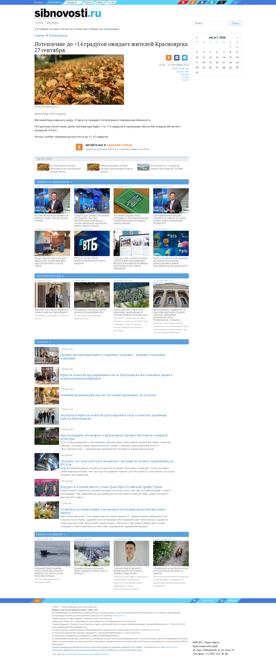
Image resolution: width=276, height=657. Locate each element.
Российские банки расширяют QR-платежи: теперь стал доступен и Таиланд (51, 218)
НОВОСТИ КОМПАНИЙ (54, 181)
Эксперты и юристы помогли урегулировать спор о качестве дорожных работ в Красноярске (113, 417)
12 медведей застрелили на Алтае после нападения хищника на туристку (170, 571)
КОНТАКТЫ (208, 600)
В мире (55, 28)
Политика (81, 28)
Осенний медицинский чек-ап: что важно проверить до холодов (108, 395)
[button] (196, 37)
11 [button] (203, 57)
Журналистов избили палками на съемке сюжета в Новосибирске (51, 311)
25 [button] (203, 67)
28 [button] (223, 67)
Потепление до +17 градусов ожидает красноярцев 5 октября (166, 167)
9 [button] (237, 52)
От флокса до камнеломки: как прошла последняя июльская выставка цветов (112, 511)
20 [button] (217, 62)
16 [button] (237, 57)
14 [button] (223, 57)
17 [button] (197, 62)
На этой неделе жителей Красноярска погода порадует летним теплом (65, 168)
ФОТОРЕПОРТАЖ (50, 275)
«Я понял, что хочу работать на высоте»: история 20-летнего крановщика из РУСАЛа (117, 463)
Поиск (235, 23)
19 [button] (210, 62)
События (66, 503)
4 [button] (203, 52)
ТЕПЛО (185, 80)
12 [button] (210, 57)
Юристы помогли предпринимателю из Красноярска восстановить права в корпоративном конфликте (116, 376)
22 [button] (230, 62)
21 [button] (223, 62)
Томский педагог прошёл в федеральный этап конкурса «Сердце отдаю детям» (128, 571)
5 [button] (210, 52)
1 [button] (230, 47)
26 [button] (210, 67)
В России (67, 28)
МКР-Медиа (52, 23)
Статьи (39, 23)
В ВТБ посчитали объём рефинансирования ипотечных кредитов (90, 261)
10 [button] (197, 57)
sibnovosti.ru (119, 615)
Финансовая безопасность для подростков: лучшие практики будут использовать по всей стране (50, 262)
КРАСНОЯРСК (54, 2)
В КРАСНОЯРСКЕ (180, 68)
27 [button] (217, 67)
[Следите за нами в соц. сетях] (183, 2)
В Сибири (42, 28)
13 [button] (217, 57)
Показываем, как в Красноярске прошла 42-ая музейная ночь (90, 311)
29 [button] (230, 67)
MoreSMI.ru (103, 654)
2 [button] (237, 47)
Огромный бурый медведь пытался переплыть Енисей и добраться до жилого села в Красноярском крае (49, 572)
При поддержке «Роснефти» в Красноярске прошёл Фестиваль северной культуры (114, 437)
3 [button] (197, 52)
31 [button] (197, 72)
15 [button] (230, 57)
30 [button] (237, 67)
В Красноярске (58, 35)
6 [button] (217, 52)
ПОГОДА (184, 74)
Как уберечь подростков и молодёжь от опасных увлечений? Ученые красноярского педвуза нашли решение (131, 219)
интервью (66, 455)
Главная (39, 35)
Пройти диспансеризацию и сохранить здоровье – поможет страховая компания (112, 356)
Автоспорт (67, 480)
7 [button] (223, 52)
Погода (70, 2)
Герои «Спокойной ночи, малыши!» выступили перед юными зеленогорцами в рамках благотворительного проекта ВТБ (171, 262)
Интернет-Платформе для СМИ (83, 654)
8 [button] (230, 52)
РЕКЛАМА (232, 600)
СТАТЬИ (44, 341)
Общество (96, 28)
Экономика (112, 28)
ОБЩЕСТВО (183, 71)
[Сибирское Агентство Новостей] (67, 12)
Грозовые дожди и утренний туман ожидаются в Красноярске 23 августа (90, 571)
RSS (37, 600)
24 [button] (197, 67)
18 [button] (203, 62)
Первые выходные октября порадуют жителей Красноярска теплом (116, 168)
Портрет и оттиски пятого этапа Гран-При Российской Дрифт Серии (111, 487)
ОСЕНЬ (185, 77)
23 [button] (237, 62)
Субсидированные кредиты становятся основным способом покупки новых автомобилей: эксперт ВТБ (169, 219)
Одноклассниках (119, 145)
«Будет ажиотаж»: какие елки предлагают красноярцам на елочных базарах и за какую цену (131, 312)
